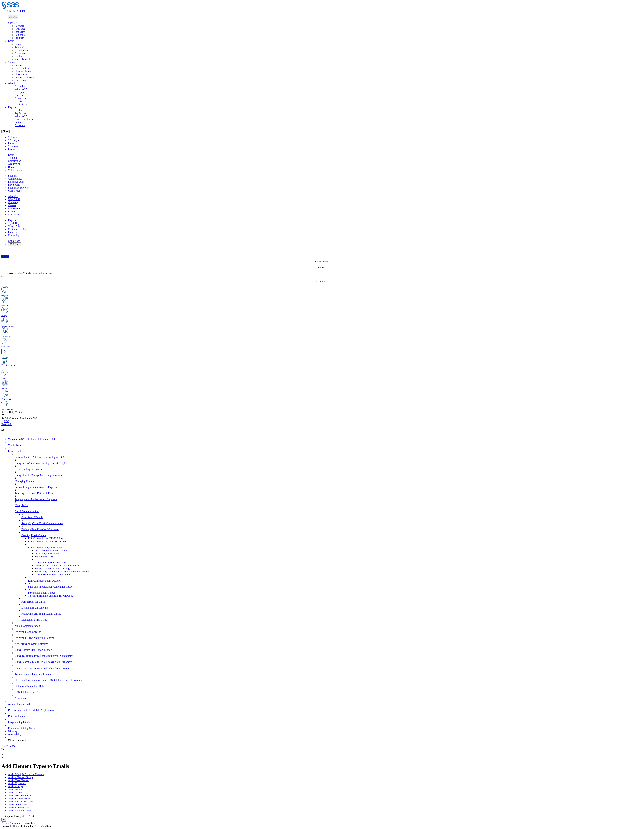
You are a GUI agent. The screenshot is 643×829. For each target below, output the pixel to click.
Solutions (20, 34)
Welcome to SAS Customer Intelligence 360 (31, 439)
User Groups (21, 80)
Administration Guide (19, 704)
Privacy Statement (10, 823)
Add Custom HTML (19, 807)
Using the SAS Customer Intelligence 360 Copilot (41, 463)
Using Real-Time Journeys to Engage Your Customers (43, 668)
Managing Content (24, 481)
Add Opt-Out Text (18, 804)
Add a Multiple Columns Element (26, 774)
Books (18, 56)
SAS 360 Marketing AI (27, 692)
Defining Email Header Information (40, 529)
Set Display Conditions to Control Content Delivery (62, 571)
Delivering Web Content (28, 631)
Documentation (23, 71)
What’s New (14, 445)
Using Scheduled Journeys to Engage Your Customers (43, 661)
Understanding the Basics (28, 469)
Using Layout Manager (47, 553)
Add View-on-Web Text (21, 801)
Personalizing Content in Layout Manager (57, 565)
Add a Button (15, 789)
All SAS (13, 17)
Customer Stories (24, 119)
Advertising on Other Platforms (31, 643)
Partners (19, 122)
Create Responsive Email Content (52, 574)
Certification (21, 50)
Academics (20, 53)
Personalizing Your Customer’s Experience (37, 487)
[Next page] (2, 758)
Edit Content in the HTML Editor (45, 538)
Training (19, 47)
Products (19, 37)
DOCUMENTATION (13, 11)
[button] (2, 415)
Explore (12, 107)
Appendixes (21, 698)
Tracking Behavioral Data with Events (35, 493)
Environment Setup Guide (22, 728)
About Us (13, 83)
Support (12, 62)
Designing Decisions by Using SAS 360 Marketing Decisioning (48, 680)
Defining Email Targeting (34, 607)
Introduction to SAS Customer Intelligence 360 (39, 457)
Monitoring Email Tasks (34, 619)
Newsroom (20, 98)
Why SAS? (21, 89)
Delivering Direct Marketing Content (34, 637)
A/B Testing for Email (33, 601)
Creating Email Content (33, 535)
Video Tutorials (23, 59)
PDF (6, 421)
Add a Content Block (19, 798)
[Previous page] (2, 755)
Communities (22, 68)
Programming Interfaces (20, 722)
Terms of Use (28, 823)
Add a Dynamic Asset (19, 810)
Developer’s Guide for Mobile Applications (31, 710)
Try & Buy (20, 113)
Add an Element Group (20, 777)
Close (5, 131)
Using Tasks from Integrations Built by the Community (44, 655)
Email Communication (27, 511)
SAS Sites (14, 244)
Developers (21, 74)
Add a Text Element (18, 780)
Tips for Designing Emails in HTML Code (50, 595)
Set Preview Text (44, 556)
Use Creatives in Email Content (51, 550)
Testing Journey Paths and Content (33, 674)
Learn (11, 40)
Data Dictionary (16, 716)
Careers (19, 95)
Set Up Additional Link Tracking (52, 568)
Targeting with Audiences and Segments (36, 499)
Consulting (20, 125)
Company (20, 92)
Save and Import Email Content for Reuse (50, 586)
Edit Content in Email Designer (44, 580)
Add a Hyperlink (17, 783)
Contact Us (21, 104)
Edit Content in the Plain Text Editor (47, 541)
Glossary (12, 731)
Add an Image (15, 786)
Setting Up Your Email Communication (42, 523)
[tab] (338, 561)
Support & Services (25, 77)
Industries (20, 31)
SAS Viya (20, 28)
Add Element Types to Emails (50, 562)
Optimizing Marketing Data (29, 686)
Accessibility (15, 734)
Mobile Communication (27, 625)
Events (18, 101)
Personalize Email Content (42, 592)
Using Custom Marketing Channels (33, 649)
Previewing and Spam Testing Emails (41, 613)
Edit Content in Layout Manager (45, 547)
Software (13, 22)
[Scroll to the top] (3, 820)
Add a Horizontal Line (20, 795)
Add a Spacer (15, 792)
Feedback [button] (6, 424)
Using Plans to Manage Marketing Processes (38, 475)
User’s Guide (15, 451)
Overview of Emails (32, 517)
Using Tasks (21, 505)
